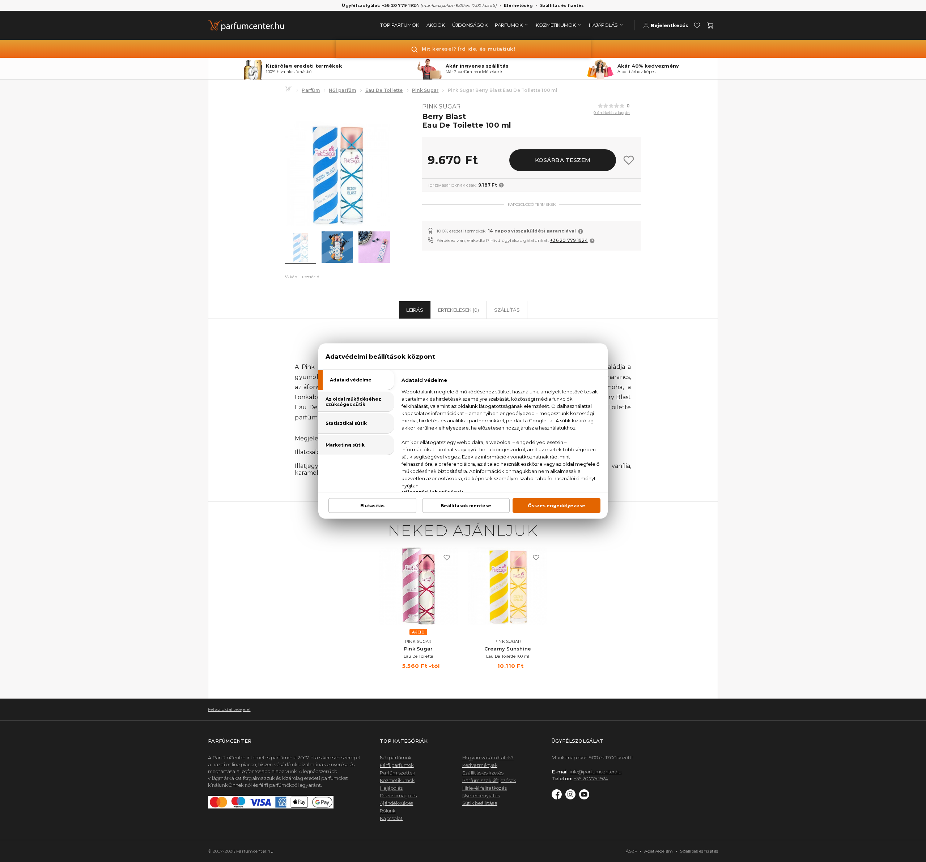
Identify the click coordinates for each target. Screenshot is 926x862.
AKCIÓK (435, 25)
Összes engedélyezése (556, 505)
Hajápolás (391, 788)
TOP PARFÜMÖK (399, 25)
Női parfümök (395, 757)
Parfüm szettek (397, 773)
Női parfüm (342, 90)
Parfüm (311, 90)
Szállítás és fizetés (562, 5)
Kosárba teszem (563, 160)
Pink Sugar (425, 90)
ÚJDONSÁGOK (470, 25)
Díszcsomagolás (398, 795)
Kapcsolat (391, 818)
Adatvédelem (658, 851)
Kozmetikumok (397, 780)
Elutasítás (372, 505)
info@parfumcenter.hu (595, 771)
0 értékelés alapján (612, 112)
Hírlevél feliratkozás (484, 788)
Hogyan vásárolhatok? (488, 757)
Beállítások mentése (466, 505)
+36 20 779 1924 (569, 240)
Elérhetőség (518, 5)
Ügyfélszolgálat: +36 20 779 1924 (380, 5)
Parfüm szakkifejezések (489, 780)
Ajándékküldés (396, 803)
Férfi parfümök (397, 765)
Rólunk (388, 811)
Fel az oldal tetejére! (229, 709)
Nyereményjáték (481, 795)
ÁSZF (631, 851)
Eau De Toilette (384, 90)
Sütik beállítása (479, 803)
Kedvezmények (479, 765)
